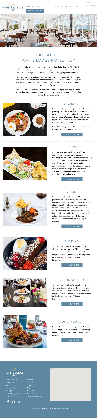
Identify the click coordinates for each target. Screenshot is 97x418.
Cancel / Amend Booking (34, 396)
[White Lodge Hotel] (13, 9)
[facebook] (8, 402)
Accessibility (30, 385)
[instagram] (14, 402)
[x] (19, 402)
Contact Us (30, 382)
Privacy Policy (31, 391)
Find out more (72, 134)
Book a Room (35, 11)
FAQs (28, 388)
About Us (30, 379)
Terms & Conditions (33, 394)
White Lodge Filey (50, 408)
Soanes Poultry (42, 82)
